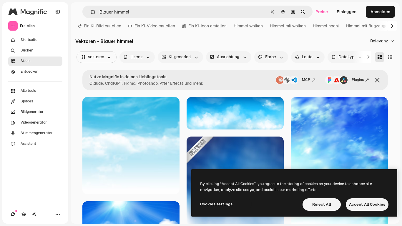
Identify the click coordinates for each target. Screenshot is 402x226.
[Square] (390, 57)
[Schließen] (377, 80)
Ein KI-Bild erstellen (102, 26)
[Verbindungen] (13, 214)
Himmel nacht (326, 26)
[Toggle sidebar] (57, 11)
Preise (321, 11)
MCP (306, 79)
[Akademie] (23, 214)
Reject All (321, 204)
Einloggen (346, 11)
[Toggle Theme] (34, 214)
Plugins (358, 79)
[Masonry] (379, 57)
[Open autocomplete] (91, 12)
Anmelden (380, 11)
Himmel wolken (248, 26)
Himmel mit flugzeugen (368, 26)
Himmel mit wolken (288, 26)
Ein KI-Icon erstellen (207, 26)
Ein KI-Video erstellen (154, 26)
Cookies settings (216, 204)
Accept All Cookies (367, 204)
